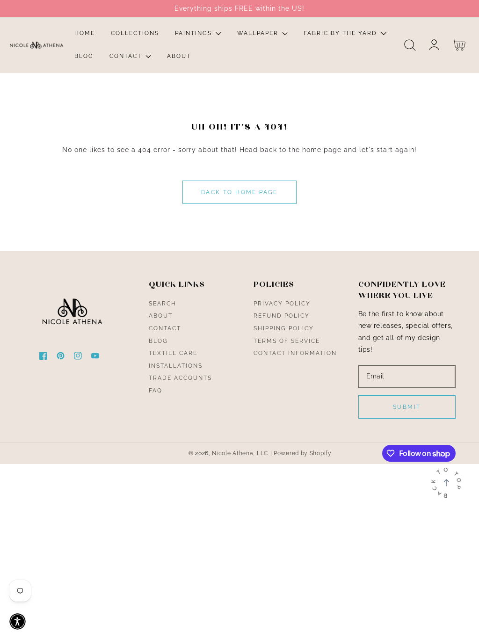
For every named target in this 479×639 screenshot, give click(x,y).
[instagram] (78, 357)
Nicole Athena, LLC (240, 453)
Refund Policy (282, 315)
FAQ (155, 390)
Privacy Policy (282, 303)
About (161, 315)
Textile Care (173, 353)
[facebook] (43, 357)
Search (162, 303)
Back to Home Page (239, 192)
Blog (158, 341)
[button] (410, 45)
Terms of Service (287, 341)
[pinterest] (61, 357)
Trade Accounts (180, 378)
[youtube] (95, 357)
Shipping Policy (284, 328)
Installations (176, 366)
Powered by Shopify (303, 453)
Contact (165, 328)
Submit (407, 407)
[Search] (410, 45)
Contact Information (295, 353)
